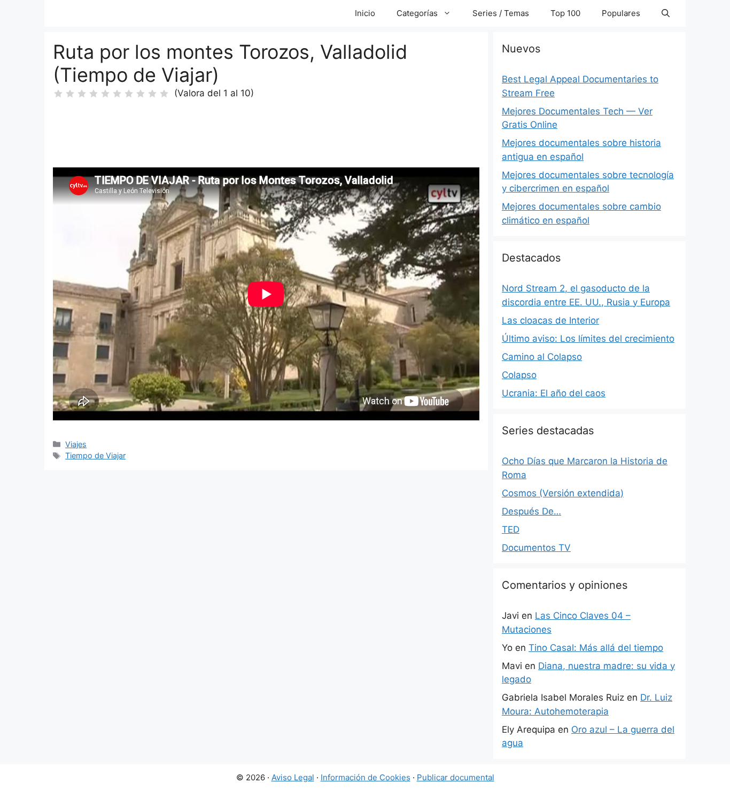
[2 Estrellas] (70, 93)
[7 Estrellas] (128, 93)
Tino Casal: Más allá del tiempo (596, 647)
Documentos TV (536, 547)
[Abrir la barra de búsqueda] (665, 13)
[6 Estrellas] (117, 93)
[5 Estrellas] (105, 93)
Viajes (76, 444)
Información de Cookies (365, 777)
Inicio (365, 13)
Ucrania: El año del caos (553, 393)
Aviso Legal (292, 777)
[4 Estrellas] (93, 93)
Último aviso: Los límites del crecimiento (588, 338)
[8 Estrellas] (140, 93)
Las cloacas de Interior (550, 320)
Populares (621, 13)
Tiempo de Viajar (95, 455)
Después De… (531, 511)
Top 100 (565, 13)
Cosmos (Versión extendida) (563, 493)
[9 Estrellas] (152, 93)
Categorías (417, 13)
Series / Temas (500, 13)
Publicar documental (455, 777)
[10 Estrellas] (164, 93)
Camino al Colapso (542, 356)
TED (510, 529)
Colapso (519, 375)
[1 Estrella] (58, 93)
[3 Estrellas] (81, 93)
